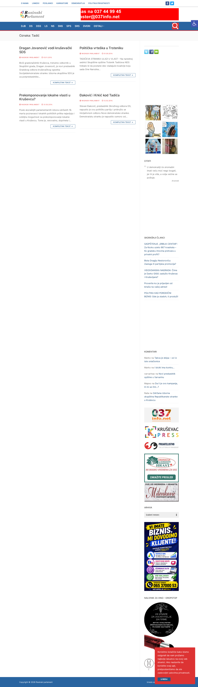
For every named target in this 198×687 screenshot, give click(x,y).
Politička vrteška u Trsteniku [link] (101, 48)
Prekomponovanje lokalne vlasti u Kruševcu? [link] (44, 97)
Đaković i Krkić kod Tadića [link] (100, 95)
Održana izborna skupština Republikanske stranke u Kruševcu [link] (161, 396)
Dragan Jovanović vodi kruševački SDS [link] (45, 50)
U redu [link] (164, 679)
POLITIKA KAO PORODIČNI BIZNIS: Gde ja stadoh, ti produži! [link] (161, 295)
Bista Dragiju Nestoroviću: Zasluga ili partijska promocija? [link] (160, 262)
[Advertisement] (161, 82)
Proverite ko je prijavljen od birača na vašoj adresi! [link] (158, 285)
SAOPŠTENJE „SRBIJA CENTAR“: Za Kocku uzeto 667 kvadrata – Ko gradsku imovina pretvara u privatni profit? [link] (161, 249)
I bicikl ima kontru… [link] (164, 367)
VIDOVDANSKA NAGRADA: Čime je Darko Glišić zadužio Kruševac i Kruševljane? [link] (161, 274)
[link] (194, 23)
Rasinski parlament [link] (30, 57)
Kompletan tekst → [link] (63, 82)
